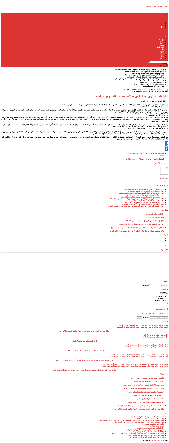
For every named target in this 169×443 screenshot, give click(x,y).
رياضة (162, 25)
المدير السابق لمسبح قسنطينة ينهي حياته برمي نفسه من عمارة (144, 75)
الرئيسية (161, 14)
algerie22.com (155, 440)
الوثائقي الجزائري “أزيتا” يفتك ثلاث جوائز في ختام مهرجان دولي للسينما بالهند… (134, 206)
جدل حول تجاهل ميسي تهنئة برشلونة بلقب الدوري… (143, 195)
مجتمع (162, 16)
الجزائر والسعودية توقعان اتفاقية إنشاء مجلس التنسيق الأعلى (144, 71)
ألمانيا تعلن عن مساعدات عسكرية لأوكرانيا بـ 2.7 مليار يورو (141, 204)
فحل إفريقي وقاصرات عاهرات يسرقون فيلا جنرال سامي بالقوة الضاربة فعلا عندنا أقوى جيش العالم (85, 370)
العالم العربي (160, 21)
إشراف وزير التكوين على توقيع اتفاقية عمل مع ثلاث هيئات (145, 77)
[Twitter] (84, 146)
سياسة (162, 18)
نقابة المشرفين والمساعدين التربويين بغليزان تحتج (148, 73)
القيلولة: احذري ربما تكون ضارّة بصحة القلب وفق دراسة (142, 189)
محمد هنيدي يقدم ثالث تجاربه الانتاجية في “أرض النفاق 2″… (140, 202)
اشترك (139, 317)
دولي (162, 23)
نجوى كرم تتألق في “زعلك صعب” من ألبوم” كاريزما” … (141, 200)
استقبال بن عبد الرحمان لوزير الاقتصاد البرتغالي (149, 84)
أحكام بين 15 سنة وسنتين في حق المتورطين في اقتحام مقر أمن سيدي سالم (139, 78)
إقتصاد (162, 20)
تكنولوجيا (161, 31)
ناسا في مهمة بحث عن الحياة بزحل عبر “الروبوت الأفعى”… (140, 197)
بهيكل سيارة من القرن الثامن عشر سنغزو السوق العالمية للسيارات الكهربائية (139, 69)
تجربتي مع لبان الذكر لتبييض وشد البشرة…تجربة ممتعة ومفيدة (139, 193)
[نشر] (84, 149)
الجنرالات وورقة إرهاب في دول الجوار (152, 82)
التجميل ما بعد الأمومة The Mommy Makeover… (145, 159)
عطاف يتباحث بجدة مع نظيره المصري (152, 80)
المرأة (162, 27)
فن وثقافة (161, 29)
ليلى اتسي (162, 101)
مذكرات (161, 33)
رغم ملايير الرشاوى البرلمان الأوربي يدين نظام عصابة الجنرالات (84, 350)
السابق (162, 155)
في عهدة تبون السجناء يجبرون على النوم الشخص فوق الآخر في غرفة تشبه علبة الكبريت (84, 360)
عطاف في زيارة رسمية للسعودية (153, 86)
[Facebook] (84, 143)
